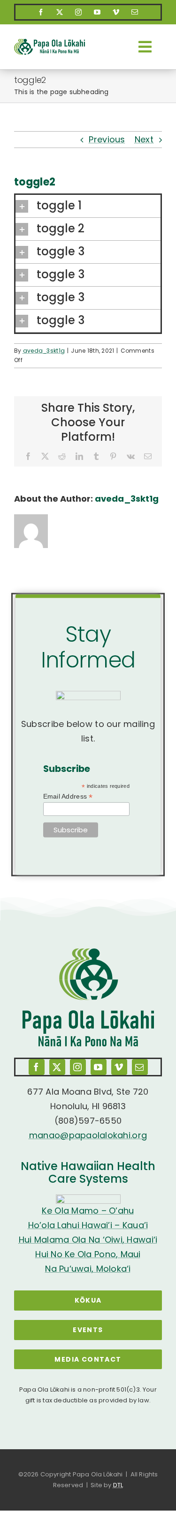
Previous (107, 139)
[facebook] (41, 12)
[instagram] (79, 12)
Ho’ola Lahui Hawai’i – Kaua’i (88, 1225)
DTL (118, 1485)
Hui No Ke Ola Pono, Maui (87, 1254)
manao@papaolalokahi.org (88, 1135)
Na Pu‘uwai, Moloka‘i (87, 1269)
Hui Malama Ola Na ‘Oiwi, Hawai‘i (88, 1239)
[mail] (135, 12)
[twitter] (60, 12)
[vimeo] (116, 12)
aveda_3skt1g (44, 351)
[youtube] (98, 12)
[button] (88, 206)
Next (144, 139)
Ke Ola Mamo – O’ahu (88, 1210)
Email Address (68, 796)
